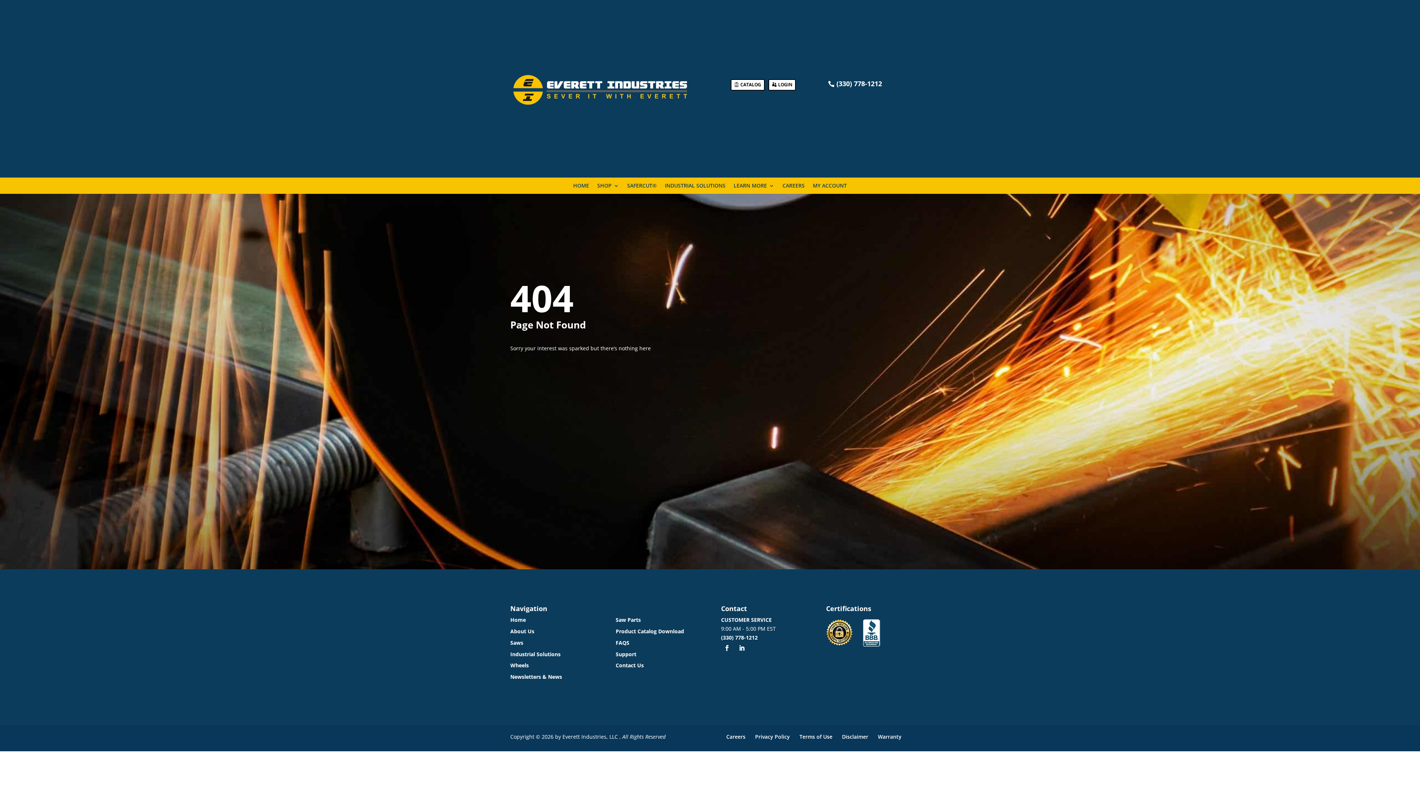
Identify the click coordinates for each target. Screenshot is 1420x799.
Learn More (750, 186)
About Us (522, 631)
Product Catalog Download (650, 631)
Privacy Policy (772, 736)
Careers (793, 186)
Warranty (890, 736)
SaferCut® (642, 186)
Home (581, 186)
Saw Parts (628, 619)
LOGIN (785, 84)
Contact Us (630, 665)
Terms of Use (815, 736)
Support (626, 654)
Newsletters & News (536, 676)
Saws (516, 642)
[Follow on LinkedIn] (742, 648)
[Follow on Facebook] (727, 648)
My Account (830, 186)
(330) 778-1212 (739, 637)
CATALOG (750, 84)
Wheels (519, 665)
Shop (604, 186)
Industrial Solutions (695, 186)
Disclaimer (855, 736)
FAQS (622, 642)
